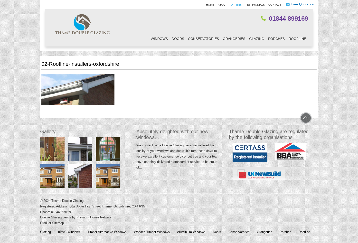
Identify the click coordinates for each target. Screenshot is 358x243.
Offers (236, 4)
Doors (178, 39)
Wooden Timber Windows (152, 232)
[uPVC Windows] (52, 177)
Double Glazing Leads (55, 217)
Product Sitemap (52, 223)
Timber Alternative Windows (107, 232)
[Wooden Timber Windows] (52, 150)
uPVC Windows (69, 232)
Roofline (297, 39)
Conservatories (203, 39)
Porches (276, 39)
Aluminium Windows (191, 232)
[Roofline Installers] (80, 177)
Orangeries (234, 39)
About (222, 4)
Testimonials (255, 4)
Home (210, 4)
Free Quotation (302, 4)
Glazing (256, 39)
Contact (274, 4)
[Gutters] (80, 150)
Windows (159, 39)
